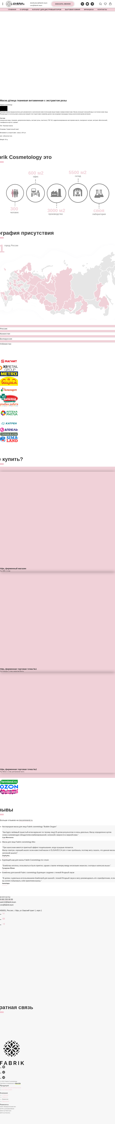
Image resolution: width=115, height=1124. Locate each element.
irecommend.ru (26, 820)
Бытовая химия (72, 9)
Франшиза (89, 9)
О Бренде (24, 9)
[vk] (82, 5)
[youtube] (87, 5)
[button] (100, 3)
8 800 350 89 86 (6, 899)
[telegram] (92, 5)
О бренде (5, 1095)
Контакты (102, 9)
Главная (12, 9)
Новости (5, 1097)
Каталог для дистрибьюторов (46, 9)
